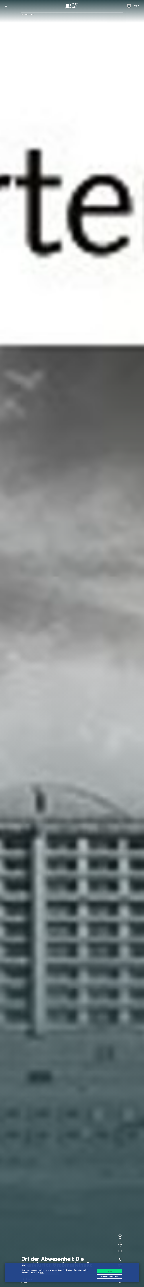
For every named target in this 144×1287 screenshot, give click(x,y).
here (42, 1273)
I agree (109, 1271)
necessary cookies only (109, 1276)
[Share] (120, 1259)
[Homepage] (72, 5)
